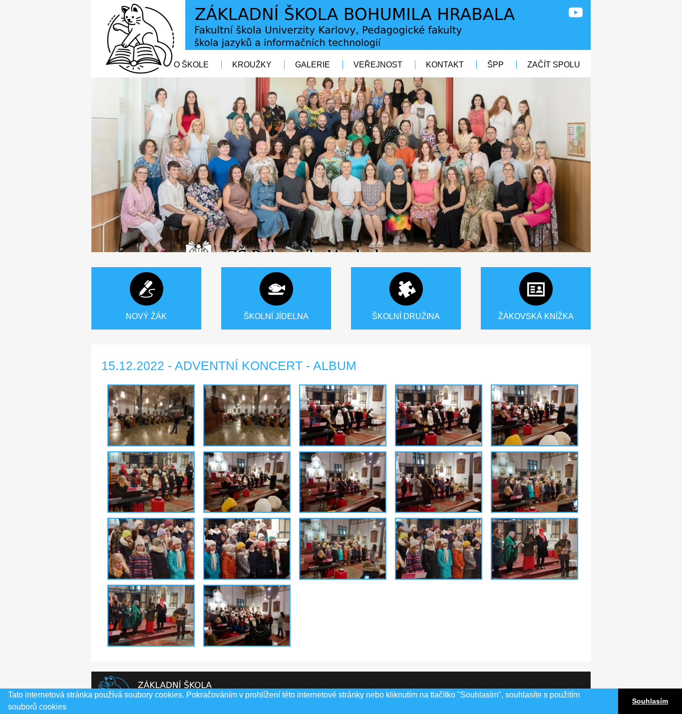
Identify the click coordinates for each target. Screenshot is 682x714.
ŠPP (496, 64)
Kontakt (445, 64)
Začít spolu (553, 64)
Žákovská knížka (536, 316)
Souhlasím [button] (650, 701)
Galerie (312, 64)
